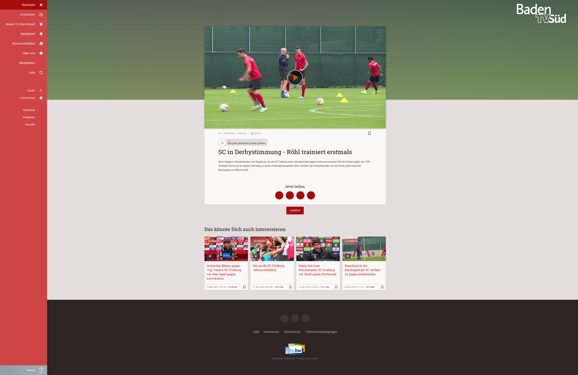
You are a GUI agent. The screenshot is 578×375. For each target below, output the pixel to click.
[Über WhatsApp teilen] (300, 195)
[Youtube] (306, 318)
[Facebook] (284, 318)
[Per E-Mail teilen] (311, 195)
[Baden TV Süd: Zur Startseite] (541, 13)
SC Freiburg (214, 241)
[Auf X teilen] (290, 195)
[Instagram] (295, 318)
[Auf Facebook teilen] (279, 195)
